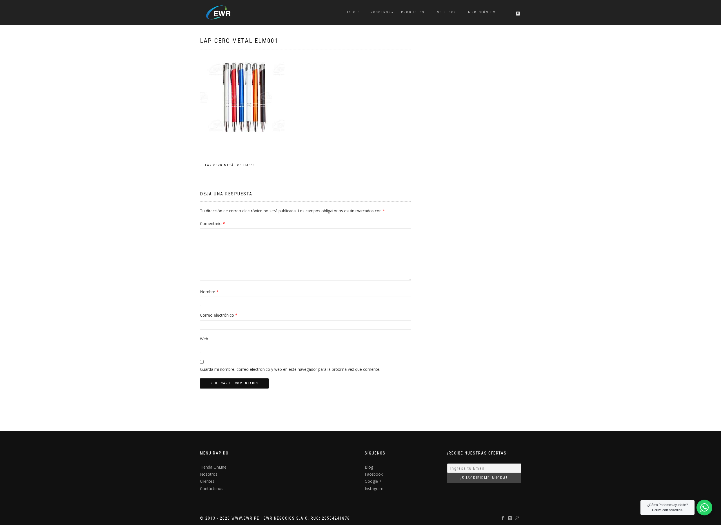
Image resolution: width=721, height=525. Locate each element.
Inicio (353, 12)
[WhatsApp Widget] (704, 507)
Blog (369, 467)
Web (204, 338)
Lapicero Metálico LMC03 (227, 165)
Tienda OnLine (213, 467)
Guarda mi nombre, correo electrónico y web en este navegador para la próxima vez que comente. (290, 369)
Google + (373, 481)
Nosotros (380, 12)
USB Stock (445, 12)
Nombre (209, 291)
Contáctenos (211, 488)
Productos (412, 12)
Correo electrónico (218, 315)
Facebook (374, 474)
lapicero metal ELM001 (239, 40)
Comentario (212, 223)
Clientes (207, 481)
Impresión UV (481, 12)
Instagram (374, 488)
